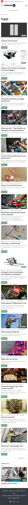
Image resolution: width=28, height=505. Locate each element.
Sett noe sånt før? (8, 417)
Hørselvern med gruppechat (12, 446)
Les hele (4, 47)
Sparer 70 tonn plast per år (11, 185)
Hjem (3, 14)
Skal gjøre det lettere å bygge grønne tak (13, 1)
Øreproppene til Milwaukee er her (14, 303)
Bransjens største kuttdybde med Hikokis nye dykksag (12, 273)
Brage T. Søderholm (6, 38)
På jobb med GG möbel (9, 483)
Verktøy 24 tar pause (9, 41)
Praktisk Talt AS (16, 498)
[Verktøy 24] (10, 5)
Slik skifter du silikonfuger (10, 243)
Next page (20, 458)
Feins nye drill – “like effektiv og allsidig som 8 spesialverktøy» (13, 129)
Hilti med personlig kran (10, 332)
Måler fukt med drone (9, 359)
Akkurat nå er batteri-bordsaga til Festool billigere (13, 69)
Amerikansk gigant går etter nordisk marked (12, 387)
